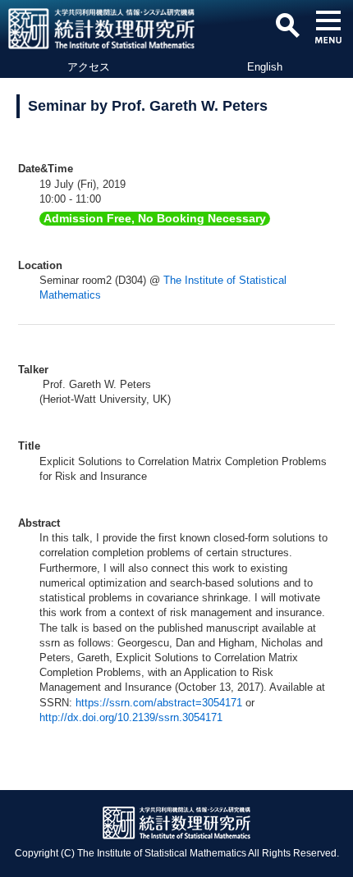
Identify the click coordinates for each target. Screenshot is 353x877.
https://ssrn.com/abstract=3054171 (159, 703)
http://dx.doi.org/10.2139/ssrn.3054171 (130, 717)
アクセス (88, 67)
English (264, 67)
